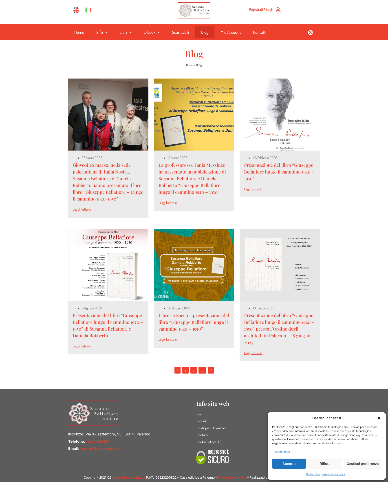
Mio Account (230, 32)
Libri (123, 32)
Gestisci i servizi (282, 451)
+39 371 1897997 (97, 441)
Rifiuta (325, 464)
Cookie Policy (313, 474)
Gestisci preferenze (363, 464)
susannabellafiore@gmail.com (100, 448)
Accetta (289, 464)
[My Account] (278, 9)
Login (269, 9)
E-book (149, 32)
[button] (379, 418)
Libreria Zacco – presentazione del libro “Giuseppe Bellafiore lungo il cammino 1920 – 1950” (194, 322)
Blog (204, 32)
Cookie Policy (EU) (209, 442)
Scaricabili (180, 32)
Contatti (260, 32)
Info (99, 32)
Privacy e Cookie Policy (333, 474)
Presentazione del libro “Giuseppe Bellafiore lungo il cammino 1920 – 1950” (279, 171)
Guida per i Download (211, 428)
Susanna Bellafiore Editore (128, 477)
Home (79, 32)
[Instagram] (310, 32)
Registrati (256, 9)
